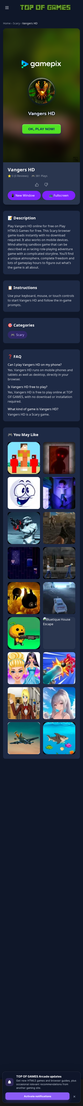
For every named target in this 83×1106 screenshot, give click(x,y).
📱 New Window (23, 195)
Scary (16, 23)
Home (7, 23)
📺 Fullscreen (59, 195)
